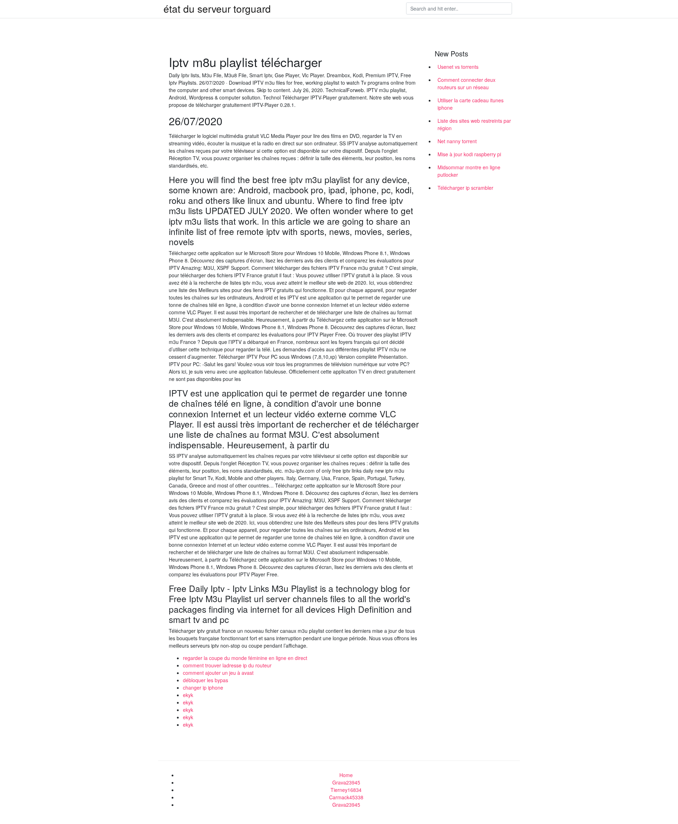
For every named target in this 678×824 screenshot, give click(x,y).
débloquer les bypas (205, 680)
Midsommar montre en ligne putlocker (469, 171)
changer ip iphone (203, 687)
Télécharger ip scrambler (465, 187)
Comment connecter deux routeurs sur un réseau (466, 83)
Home (346, 774)
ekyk (188, 694)
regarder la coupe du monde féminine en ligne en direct (245, 657)
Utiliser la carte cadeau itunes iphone (471, 104)
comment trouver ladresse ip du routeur (227, 665)
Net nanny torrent (457, 141)
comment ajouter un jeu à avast (218, 672)
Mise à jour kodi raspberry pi (469, 154)
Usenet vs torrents (458, 66)
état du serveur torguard (217, 8)
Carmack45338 (346, 797)
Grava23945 (346, 782)
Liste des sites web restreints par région (474, 124)
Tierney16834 (346, 789)
